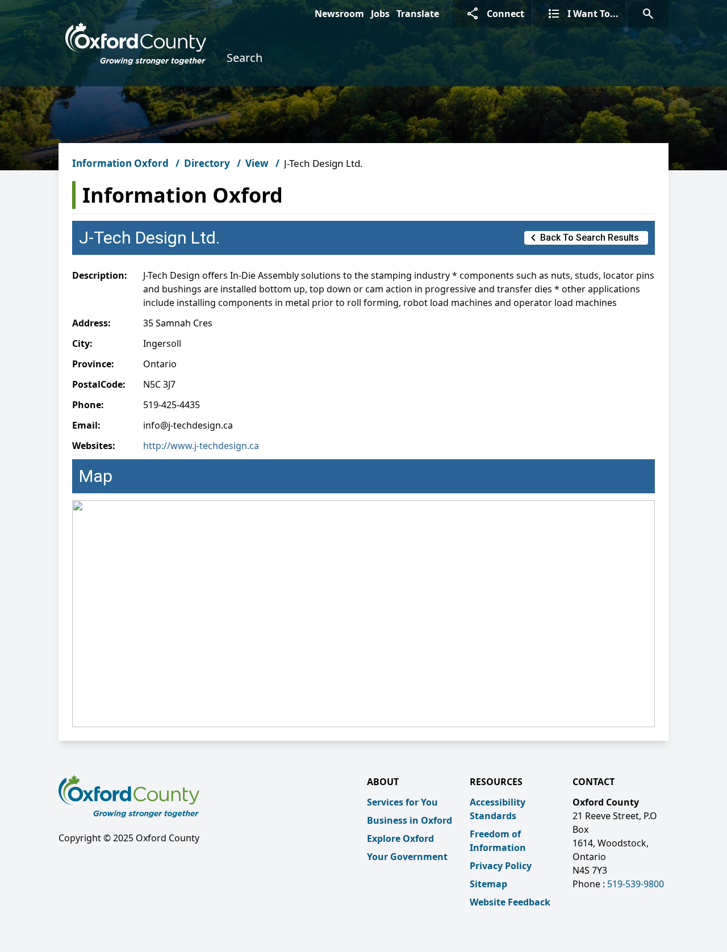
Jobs (380, 13)
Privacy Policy (501, 865)
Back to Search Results (583, 238)
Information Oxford (120, 163)
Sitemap (488, 884)
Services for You (402, 802)
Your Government (407, 856)
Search (244, 57)
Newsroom (339, 13)
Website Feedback (510, 902)
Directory (207, 163)
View (257, 163)
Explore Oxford (400, 838)
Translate (417, 13)
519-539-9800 (635, 884)
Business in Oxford (409, 820)
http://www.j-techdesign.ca (201, 445)
